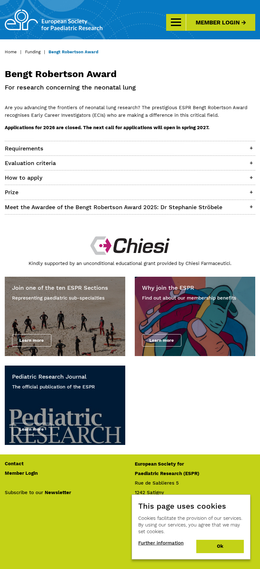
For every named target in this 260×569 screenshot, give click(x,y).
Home (11, 52)
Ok (220, 546)
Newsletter (58, 492)
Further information (161, 543)
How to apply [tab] (23, 177)
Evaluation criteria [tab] (30, 163)
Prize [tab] (11, 192)
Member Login (218, 22)
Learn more (31, 340)
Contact (14, 463)
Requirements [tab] (24, 148)
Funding (33, 52)
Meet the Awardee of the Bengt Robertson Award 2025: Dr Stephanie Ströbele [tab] (113, 207)
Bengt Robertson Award (73, 52)
